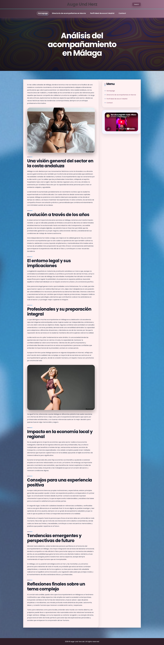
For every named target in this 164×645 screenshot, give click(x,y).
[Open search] (136, 4)
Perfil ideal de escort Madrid (102, 13)
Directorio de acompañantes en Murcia (69, 13)
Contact (122, 13)
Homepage (43, 13)
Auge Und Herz (82, 4)
